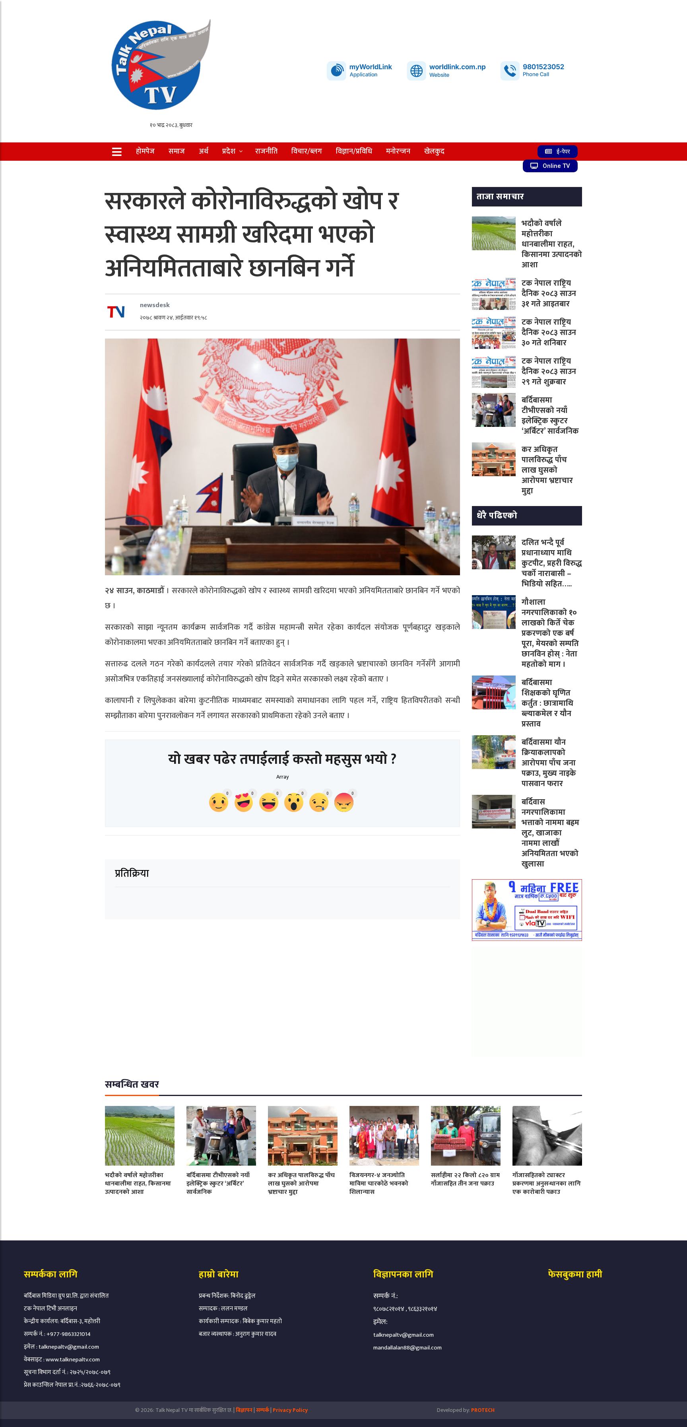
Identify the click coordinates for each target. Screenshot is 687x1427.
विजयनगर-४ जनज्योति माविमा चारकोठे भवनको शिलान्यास (378, 1183)
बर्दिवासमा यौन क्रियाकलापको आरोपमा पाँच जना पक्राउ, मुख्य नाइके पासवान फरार (549, 763)
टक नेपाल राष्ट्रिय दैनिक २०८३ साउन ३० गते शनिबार (549, 332)
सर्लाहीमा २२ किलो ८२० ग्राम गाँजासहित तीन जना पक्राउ (465, 1179)
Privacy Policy (290, 1410)
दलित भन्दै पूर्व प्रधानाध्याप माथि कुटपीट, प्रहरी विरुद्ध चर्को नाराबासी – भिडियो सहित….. (552, 563)
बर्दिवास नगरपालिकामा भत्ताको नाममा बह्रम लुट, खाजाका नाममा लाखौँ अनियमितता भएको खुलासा (550, 833)
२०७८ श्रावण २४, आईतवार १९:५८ (173, 317)
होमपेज (145, 152)
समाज (177, 152)
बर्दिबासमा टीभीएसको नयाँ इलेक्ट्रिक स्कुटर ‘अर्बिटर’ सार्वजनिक (550, 415)
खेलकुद (434, 152)
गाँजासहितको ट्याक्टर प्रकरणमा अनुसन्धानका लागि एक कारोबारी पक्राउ (546, 1183)
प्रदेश (228, 152)
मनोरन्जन (398, 152)
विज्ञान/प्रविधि (354, 152)
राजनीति (266, 152)
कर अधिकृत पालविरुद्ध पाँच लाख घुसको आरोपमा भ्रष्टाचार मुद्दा (547, 470)
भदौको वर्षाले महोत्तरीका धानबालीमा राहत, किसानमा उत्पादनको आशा (552, 244)
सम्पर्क (263, 1410)
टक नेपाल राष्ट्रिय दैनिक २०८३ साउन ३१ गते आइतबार (549, 293)
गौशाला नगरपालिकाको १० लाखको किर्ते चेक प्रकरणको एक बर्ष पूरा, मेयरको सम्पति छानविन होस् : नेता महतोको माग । (550, 633)
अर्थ (203, 152)
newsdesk (155, 305)
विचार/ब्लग (306, 152)
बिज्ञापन (244, 1410)
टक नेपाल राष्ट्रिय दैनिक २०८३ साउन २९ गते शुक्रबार (549, 371)
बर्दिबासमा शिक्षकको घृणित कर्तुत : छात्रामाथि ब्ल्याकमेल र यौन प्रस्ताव (547, 703)
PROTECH (483, 1410)
